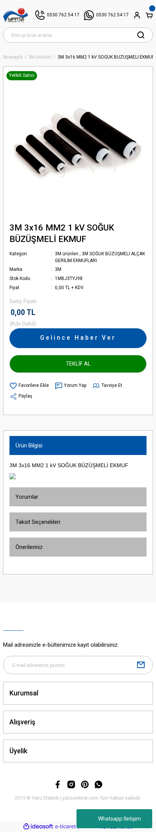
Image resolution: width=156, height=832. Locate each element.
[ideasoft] (38, 826)
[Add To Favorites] (29, 386)
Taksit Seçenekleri (38, 522)
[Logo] (15, 15)
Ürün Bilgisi (29, 445)
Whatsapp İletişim (119, 819)
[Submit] (141, 665)
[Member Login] (137, 15)
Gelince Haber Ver (78, 337)
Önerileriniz (29, 547)
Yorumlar (27, 496)
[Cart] (149, 15)
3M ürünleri (66, 253)
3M (58, 269)
